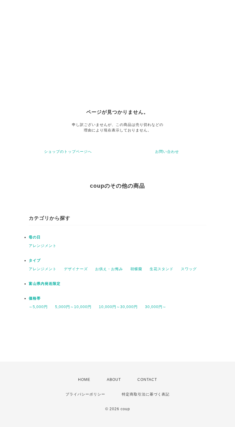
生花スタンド (161, 269)
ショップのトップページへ (68, 151)
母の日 (35, 237)
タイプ (35, 260)
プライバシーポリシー (85, 394)
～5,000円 (38, 307)
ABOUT (114, 379)
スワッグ (189, 269)
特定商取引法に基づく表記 (146, 394)
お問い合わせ (167, 151)
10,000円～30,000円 (118, 307)
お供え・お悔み (109, 269)
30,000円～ (155, 307)
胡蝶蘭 (136, 269)
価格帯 (35, 298)
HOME (84, 379)
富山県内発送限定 (45, 284)
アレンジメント (43, 246)
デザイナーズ (76, 269)
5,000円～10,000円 (73, 307)
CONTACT (147, 379)
